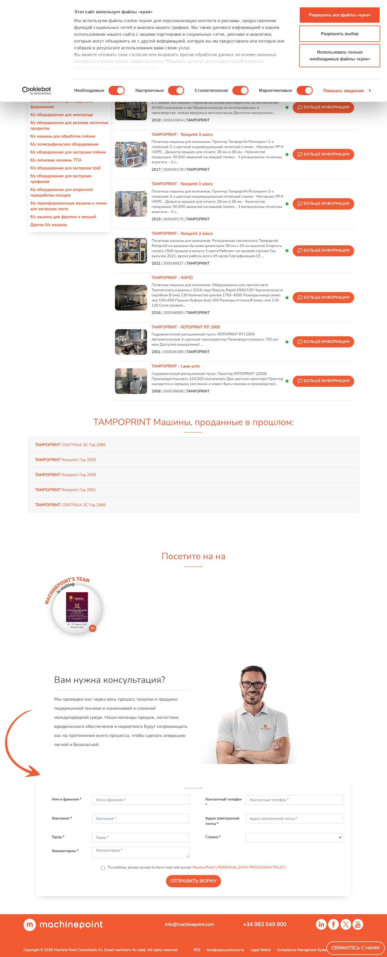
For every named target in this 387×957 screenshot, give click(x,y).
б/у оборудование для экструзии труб (65, 168)
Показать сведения (343, 90)
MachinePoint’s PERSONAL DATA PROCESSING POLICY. (239, 867)
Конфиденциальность (225, 949)
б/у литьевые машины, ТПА (56, 160)
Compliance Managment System (303, 949)
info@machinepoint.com (189, 924)
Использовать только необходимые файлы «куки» (340, 55)
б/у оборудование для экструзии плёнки (68, 152)
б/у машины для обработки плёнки (62, 136)
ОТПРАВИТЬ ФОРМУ (193, 881)
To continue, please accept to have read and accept (196, 867)
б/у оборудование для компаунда (61, 114)
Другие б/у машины (48, 224)
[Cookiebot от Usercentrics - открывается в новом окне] (36, 90)
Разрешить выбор (340, 33)
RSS (197, 949)
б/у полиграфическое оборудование (64, 144)
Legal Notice (260, 949)
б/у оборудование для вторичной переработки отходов (61, 192)
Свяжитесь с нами (355, 948)
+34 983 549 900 (264, 924)
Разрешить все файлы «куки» (340, 14)
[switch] (176, 90)
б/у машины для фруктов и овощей (63, 216)
